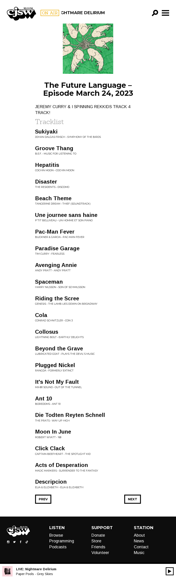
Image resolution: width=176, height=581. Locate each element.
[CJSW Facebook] (20, 541)
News (139, 541)
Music (139, 552)
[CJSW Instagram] (8, 541)
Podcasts (57, 547)
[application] (170, 571)
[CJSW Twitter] (14, 541)
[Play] (170, 571)
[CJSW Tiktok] (26, 541)
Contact (141, 547)
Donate (98, 535)
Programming (61, 541)
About (139, 535)
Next (132, 499)
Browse (56, 535)
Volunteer (100, 552)
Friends (98, 547)
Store (96, 541)
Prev (43, 499)
